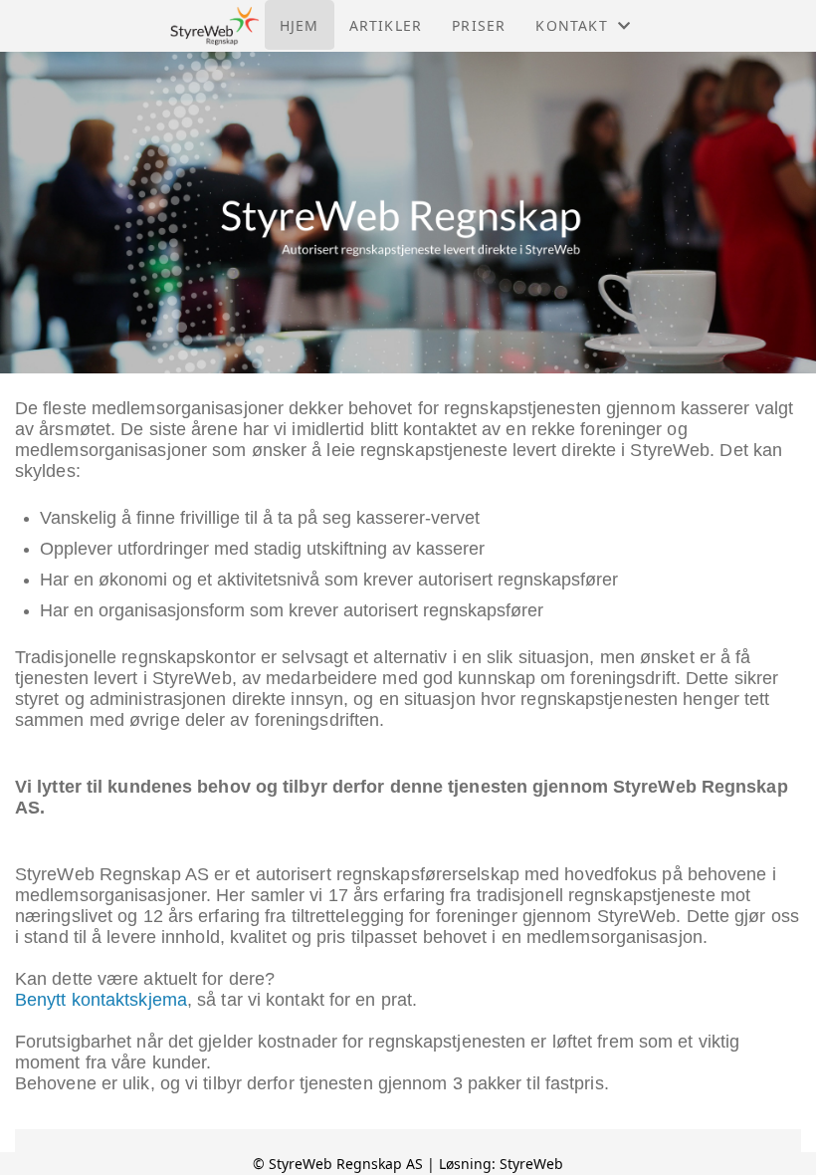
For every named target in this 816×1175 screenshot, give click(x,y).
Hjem (299, 25)
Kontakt (571, 25)
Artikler (386, 25)
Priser (479, 25)
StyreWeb (531, 1163)
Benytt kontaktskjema (101, 1000)
